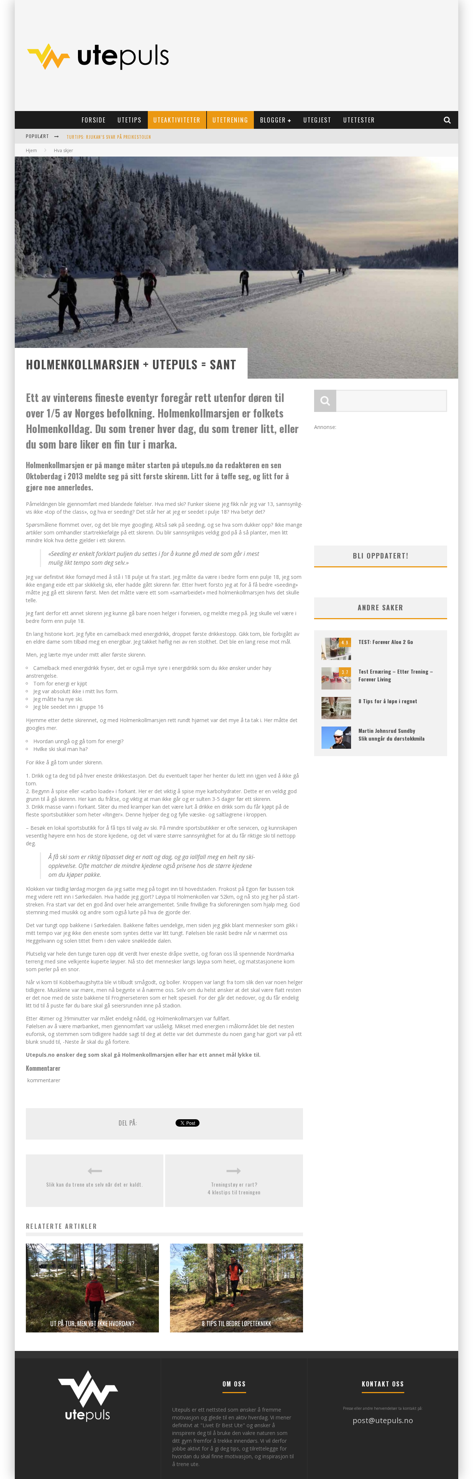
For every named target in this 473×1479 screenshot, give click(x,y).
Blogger (273, 119)
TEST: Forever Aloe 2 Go (385, 641)
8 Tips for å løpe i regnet (387, 701)
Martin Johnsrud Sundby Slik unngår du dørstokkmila (391, 734)
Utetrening (230, 119)
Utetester (359, 119)
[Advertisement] (320, 55)
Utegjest (317, 119)
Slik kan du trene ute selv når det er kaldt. (94, 1184)
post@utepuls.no (383, 1420)
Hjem (31, 150)
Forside (94, 119)
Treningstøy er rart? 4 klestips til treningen (234, 1188)
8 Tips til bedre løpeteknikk (236, 1323)
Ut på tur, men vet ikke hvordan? (92, 1323)
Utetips (130, 119)
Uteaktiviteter (177, 119)
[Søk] (448, 119)
